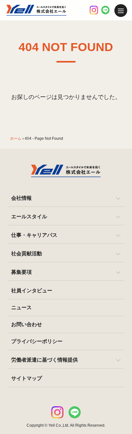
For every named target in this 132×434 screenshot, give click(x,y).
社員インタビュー (31, 290)
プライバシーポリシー (36, 341)
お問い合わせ (26, 324)
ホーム (15, 138)
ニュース (21, 307)
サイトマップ (26, 378)
